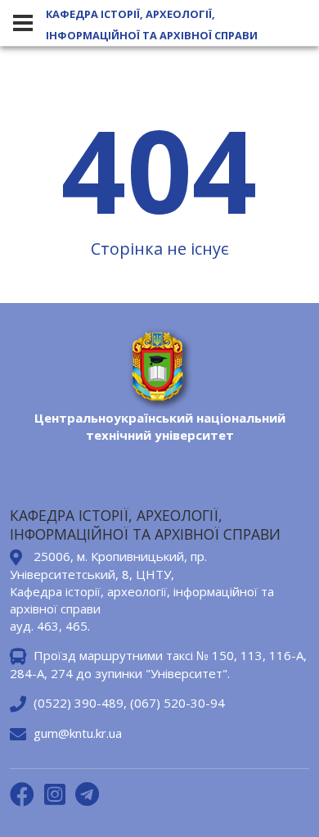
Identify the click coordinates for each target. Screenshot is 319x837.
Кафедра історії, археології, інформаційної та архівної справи (152, 25)
